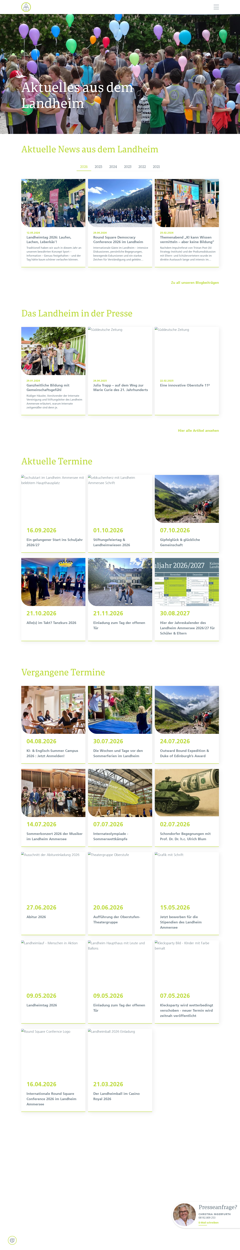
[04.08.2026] (53, 724)
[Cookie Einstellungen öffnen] (12, 1240)
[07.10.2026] (187, 514)
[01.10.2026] (120, 514)
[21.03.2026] (120, 1070)
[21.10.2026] (53, 599)
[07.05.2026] (187, 981)
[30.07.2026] (120, 724)
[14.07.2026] (53, 807)
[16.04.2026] (53, 1070)
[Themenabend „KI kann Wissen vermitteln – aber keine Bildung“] (187, 223)
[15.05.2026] (187, 893)
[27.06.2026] (53, 893)
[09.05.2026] (53, 981)
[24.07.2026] (187, 724)
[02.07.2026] (187, 807)
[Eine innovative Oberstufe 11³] (187, 371)
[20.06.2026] (120, 893)
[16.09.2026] (53, 514)
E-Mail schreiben (209, 1222)
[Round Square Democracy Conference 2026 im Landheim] (120, 223)
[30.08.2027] (187, 599)
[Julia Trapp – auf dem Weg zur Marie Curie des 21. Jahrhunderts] (120, 371)
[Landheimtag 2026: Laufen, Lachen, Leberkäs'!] (53, 223)
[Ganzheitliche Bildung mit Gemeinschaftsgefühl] (53, 371)
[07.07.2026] (120, 807)
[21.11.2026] (120, 599)
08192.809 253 (207, 1217)
